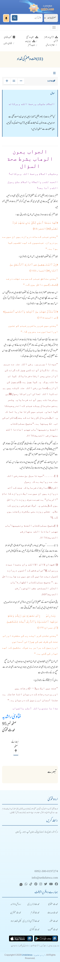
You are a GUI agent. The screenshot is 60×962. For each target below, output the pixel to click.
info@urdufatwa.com (45, 878)
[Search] (14, 18)
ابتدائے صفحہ (15, 744)
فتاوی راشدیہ (7, 44)
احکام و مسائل (50, 45)
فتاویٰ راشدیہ (11, 717)
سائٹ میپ (14, 946)
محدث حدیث (52, 913)
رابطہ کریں (43, 946)
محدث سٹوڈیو (53, 904)
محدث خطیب (53, 929)
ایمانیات (28, 41)
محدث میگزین (15, 913)
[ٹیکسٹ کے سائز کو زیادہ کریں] (6, 81)
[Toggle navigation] (54, 27)
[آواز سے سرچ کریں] (6, 18)
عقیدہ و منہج (30, 37)
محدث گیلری (34, 929)
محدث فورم (35, 913)
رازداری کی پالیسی (24, 946)
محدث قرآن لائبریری (30, 921)
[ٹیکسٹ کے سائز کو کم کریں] (21, 81)
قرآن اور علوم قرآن (51, 39)
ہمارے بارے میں (53, 946)
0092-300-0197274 (46, 871)
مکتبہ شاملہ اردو (16, 921)
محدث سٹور (53, 921)
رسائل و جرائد (16, 904)
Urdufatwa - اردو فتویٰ (33, 955)
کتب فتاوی (7, 37)
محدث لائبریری (33, 904)
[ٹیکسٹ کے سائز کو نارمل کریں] (13, 81)
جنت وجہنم (31, 45)
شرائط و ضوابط (35, 946)
